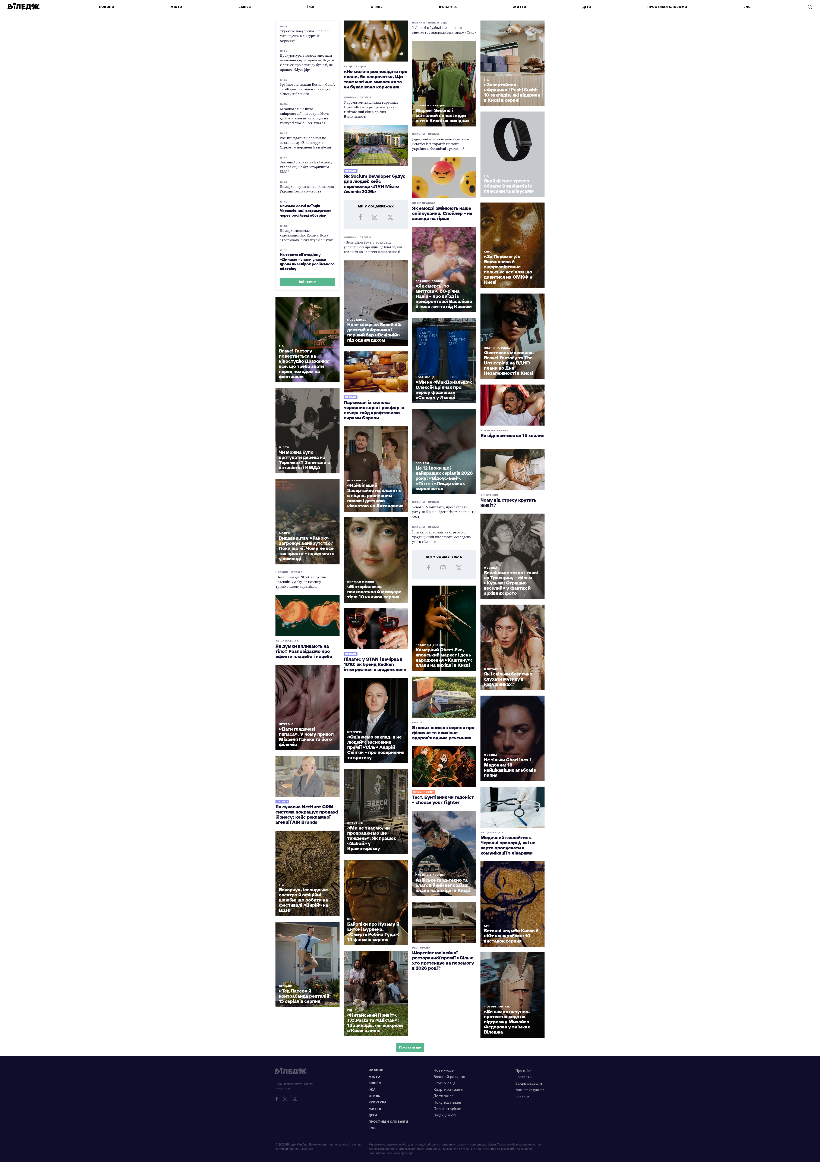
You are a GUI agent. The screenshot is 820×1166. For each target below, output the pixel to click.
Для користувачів (530, 1089)
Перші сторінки (447, 1109)
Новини (106, 7)
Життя (519, 7)
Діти (587, 7)
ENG (747, 7)
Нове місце (443, 1070)
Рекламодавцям (528, 1083)
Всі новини (307, 282)
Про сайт (523, 1070)
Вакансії (522, 1096)
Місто (176, 7)
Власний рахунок (449, 1077)
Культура (448, 7)
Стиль (377, 7)
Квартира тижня (448, 1089)
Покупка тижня (447, 1102)
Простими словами (667, 7)
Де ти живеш (445, 1096)
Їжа (310, 7)
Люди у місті (444, 1115)
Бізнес (245, 7)
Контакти (523, 1077)
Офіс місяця (444, 1083)
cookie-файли (506, 1149)
